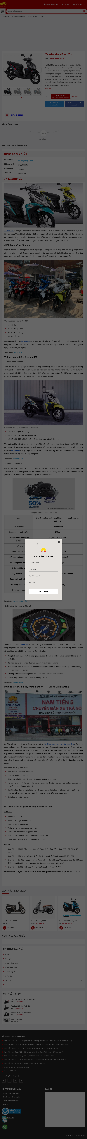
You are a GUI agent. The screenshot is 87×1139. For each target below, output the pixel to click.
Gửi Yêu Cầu (43, 591)
